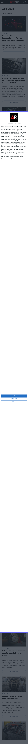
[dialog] (14, 372)
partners (8, 125)
